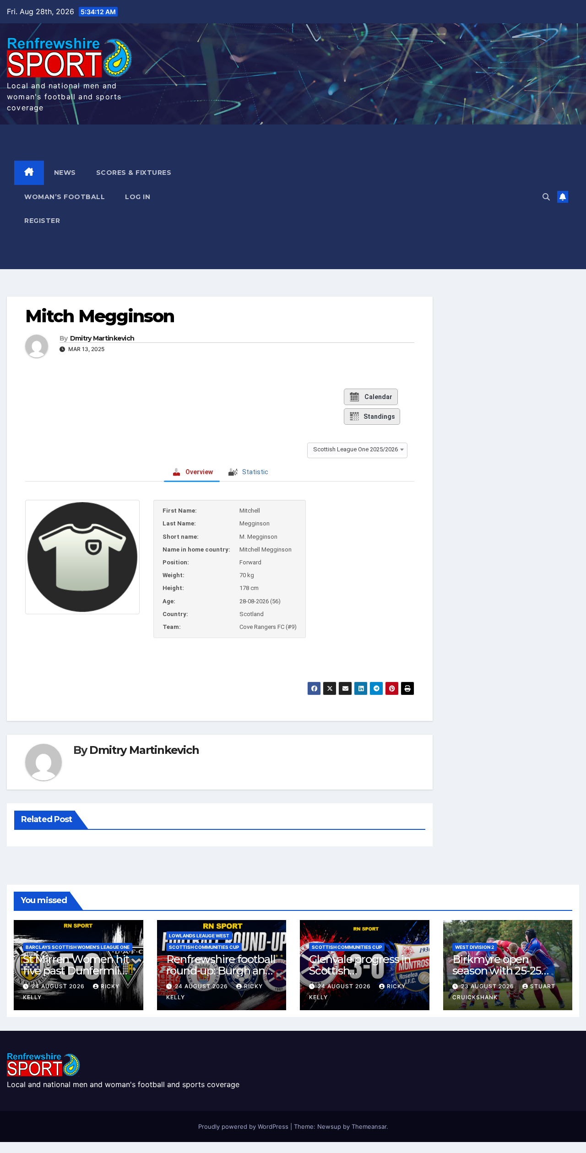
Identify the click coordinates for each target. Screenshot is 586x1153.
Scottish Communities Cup (204, 947)
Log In (137, 197)
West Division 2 (474, 947)
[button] (546, 196)
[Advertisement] (375, 197)
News (65, 172)
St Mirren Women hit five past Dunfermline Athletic (78, 971)
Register (42, 221)
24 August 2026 (59, 986)
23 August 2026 (488, 986)
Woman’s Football (64, 197)
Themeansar (369, 1126)
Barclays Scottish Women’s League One (78, 947)
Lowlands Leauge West (199, 935)
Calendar (378, 397)
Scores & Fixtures (134, 172)
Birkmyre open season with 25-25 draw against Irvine (500, 971)
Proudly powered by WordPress (244, 1126)
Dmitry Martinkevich (102, 338)
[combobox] (357, 449)
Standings (379, 416)
